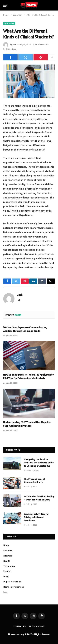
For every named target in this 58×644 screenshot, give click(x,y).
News (6, 576)
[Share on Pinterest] (41, 57)
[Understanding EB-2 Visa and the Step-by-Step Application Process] (29, 403)
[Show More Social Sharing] (52, 57)
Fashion (7, 571)
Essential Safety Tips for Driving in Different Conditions (36, 517)
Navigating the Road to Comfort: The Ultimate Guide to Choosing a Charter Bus (39, 462)
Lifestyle (7, 555)
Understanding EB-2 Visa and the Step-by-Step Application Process (27, 423)
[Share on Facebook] (10, 57)
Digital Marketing (12, 581)
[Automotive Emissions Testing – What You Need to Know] (12, 500)
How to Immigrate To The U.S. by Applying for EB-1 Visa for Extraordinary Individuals (28, 376)
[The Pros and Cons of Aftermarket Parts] (12, 483)
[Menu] (5, 5)
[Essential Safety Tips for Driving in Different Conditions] (12, 518)
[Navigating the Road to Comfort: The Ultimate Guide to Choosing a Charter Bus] (12, 463)
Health (6, 560)
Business (7, 550)
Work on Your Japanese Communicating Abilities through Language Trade (25, 329)
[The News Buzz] (29, 5)
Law (5, 592)
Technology (9, 566)
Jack (14, 44)
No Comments (42, 44)
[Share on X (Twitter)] (25, 57)
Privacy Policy (36, 626)
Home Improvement (13, 586)
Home (6, 545)
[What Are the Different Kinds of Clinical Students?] (29, 81)
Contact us (20, 626)
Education (9, 23)
